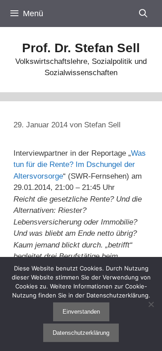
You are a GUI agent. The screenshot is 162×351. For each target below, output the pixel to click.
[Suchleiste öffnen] (143, 13)
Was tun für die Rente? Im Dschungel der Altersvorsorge (80, 164)
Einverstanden (81, 311)
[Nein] (150, 304)
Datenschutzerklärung (81, 332)
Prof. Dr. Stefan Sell (81, 48)
